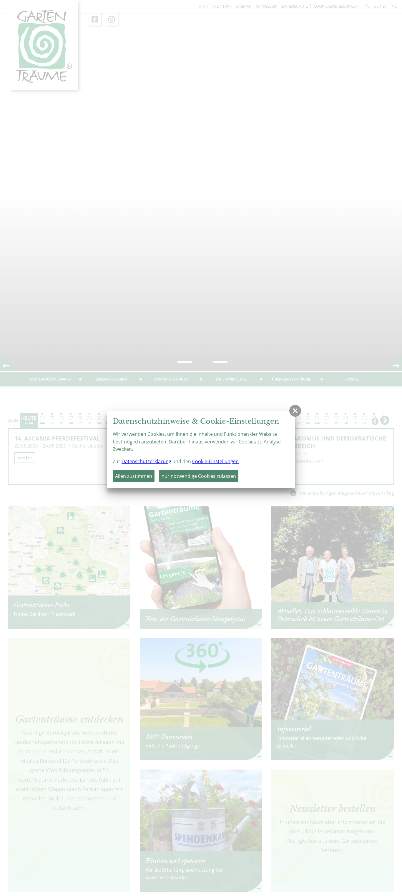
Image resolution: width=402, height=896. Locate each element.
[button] (295, 411)
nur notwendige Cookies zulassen (199, 476)
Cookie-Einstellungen (215, 461)
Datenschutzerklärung (146, 461)
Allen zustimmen (133, 476)
